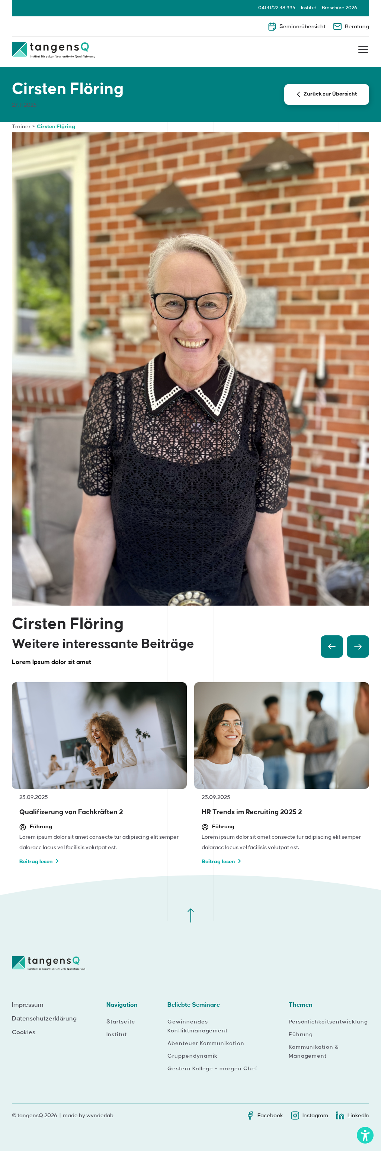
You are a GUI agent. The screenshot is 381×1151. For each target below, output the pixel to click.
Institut (308, 7)
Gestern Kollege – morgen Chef (212, 1069)
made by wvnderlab (88, 1116)
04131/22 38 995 (276, 7)
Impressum (28, 1005)
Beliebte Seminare (193, 1005)
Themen (301, 1005)
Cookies (23, 1032)
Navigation (122, 1005)
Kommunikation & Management (314, 1051)
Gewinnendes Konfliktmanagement (197, 1026)
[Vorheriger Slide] (332, 646)
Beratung (357, 27)
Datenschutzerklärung (44, 1018)
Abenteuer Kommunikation (205, 1044)
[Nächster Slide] (358, 646)
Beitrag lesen (36, 862)
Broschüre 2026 (339, 7)
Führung (301, 1035)
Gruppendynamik (192, 1056)
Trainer (21, 127)
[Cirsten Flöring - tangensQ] (53, 52)
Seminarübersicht (302, 27)
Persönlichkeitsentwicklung (328, 1022)
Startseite (120, 1022)
